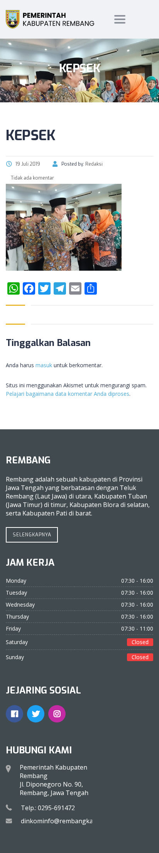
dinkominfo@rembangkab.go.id (66, 821)
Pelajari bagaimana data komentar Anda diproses (67, 393)
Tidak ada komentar (32, 178)
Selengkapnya (32, 535)
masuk (44, 365)
